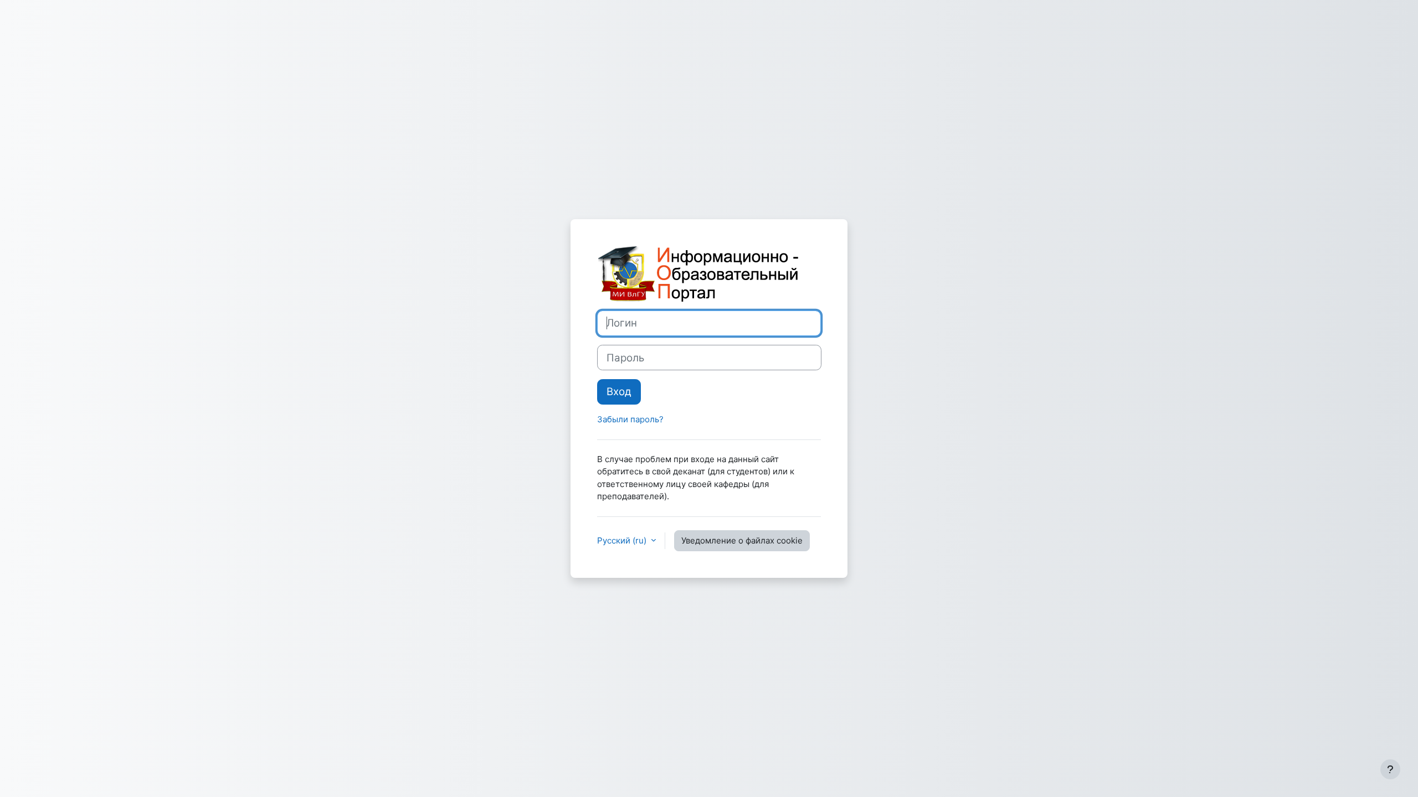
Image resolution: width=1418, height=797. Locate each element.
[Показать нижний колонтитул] (1390, 769)
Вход (619, 391)
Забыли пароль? (630, 419)
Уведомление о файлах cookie (742, 540)
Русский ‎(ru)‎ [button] (623, 540)
